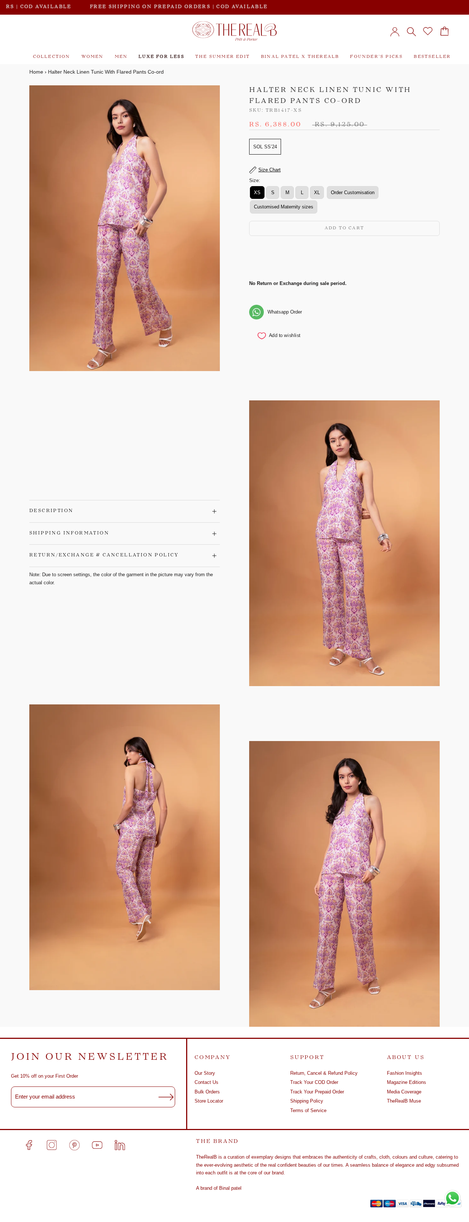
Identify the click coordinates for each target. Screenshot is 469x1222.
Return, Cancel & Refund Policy (324, 1073)
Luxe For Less (161, 57)
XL (317, 192)
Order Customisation (352, 192)
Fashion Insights (404, 1073)
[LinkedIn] (119, 1145)
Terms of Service (308, 1110)
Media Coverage (404, 1092)
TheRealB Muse (404, 1101)
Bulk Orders (207, 1092)
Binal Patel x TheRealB (300, 57)
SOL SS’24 (265, 146)
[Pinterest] (74, 1145)
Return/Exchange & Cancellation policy (104, 555)
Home (36, 72)
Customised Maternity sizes (283, 207)
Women (92, 57)
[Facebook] (28, 1145)
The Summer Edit (222, 57)
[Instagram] (51, 1145)
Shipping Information (69, 533)
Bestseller (432, 57)
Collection (51, 57)
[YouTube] (97, 1145)
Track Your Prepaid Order (317, 1092)
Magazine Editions (406, 1082)
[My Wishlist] (427, 31)
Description (51, 511)
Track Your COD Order (314, 1082)
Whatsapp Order (284, 312)
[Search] (411, 31)
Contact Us (206, 1082)
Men (121, 57)
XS (257, 192)
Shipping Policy (306, 1101)
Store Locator (209, 1101)
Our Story (205, 1073)
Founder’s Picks (376, 57)
